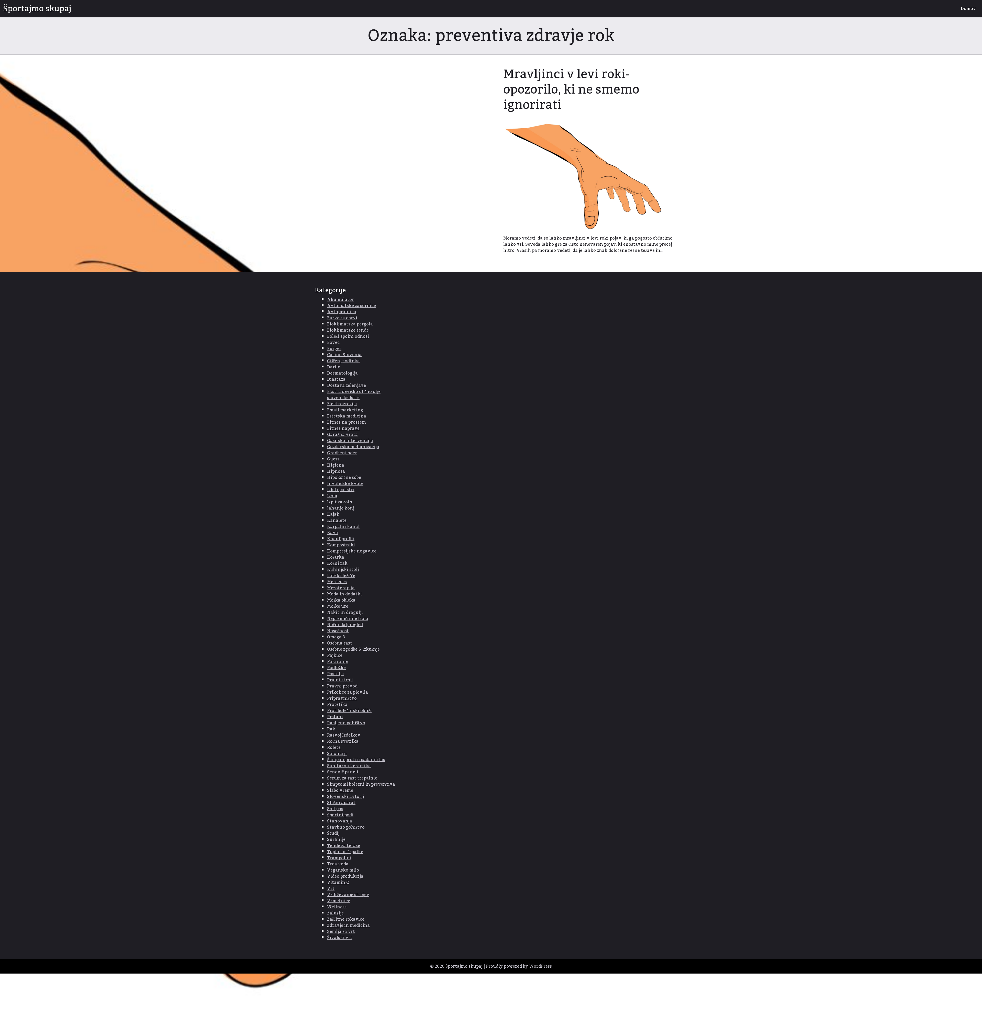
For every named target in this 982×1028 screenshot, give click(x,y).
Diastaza (336, 379)
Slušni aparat (341, 803)
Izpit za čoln (339, 502)
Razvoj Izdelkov (343, 735)
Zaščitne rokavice (345, 919)
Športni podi (340, 815)
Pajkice (334, 655)
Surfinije (336, 839)
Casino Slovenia (344, 355)
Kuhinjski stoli (343, 570)
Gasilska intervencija (350, 441)
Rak (331, 729)
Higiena (335, 465)
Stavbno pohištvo (346, 827)
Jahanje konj (340, 508)
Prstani (335, 717)
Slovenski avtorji (345, 797)
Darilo (333, 367)
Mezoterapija (341, 588)
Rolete (334, 747)
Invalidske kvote (345, 484)
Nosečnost (338, 631)
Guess (333, 459)
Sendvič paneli (342, 772)
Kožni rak (337, 563)
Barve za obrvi (342, 318)
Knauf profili (340, 539)
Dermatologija (342, 373)
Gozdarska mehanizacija (353, 447)
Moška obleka (341, 600)
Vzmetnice (338, 901)
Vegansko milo (343, 870)
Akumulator (340, 300)
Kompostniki (341, 545)
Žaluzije (335, 913)
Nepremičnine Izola (347, 619)
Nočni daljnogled (345, 625)
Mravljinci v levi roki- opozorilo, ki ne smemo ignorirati (571, 89)
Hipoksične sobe (344, 477)
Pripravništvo (342, 698)
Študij (333, 833)
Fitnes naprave (343, 428)
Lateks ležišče (341, 576)
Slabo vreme (340, 790)
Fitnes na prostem (346, 422)
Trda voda (338, 864)
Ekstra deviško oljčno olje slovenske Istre (354, 395)
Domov (968, 9)
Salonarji (337, 754)
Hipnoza (336, 471)
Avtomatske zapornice (351, 306)
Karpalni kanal (343, 527)
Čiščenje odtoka (343, 361)
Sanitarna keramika (349, 766)
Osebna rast (339, 643)
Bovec (333, 342)
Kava (332, 533)
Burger (334, 349)
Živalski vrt (339, 938)
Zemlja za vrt (341, 932)
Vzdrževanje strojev (348, 895)
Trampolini (339, 858)
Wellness (337, 907)
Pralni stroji (340, 680)
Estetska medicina (346, 416)
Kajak (333, 514)
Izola (332, 496)
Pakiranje (337, 662)
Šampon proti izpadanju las (356, 760)
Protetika (337, 705)
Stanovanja (339, 821)
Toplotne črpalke (345, 852)
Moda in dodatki (344, 594)
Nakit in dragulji (345, 612)
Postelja (335, 674)
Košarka (335, 557)
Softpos (335, 809)
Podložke (336, 668)
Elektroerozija (342, 404)
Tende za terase (343, 846)
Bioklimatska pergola (350, 324)
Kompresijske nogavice (351, 551)
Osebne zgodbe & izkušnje (353, 649)
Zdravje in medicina (348, 925)
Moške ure (337, 606)
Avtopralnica (341, 312)
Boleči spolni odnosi (348, 336)
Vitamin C (338, 882)
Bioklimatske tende (348, 330)
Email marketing (345, 410)
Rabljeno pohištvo (346, 723)
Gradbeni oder (342, 453)
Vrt (330, 889)
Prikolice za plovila (347, 692)
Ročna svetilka (343, 741)
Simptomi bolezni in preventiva (361, 784)
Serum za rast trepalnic (352, 778)
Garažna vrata (342, 435)
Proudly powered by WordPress (519, 966)
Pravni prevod (342, 686)
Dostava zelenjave (346, 385)
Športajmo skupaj (37, 9)
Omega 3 (336, 637)
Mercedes (337, 582)
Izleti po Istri (340, 490)
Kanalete (337, 520)
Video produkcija (345, 876)
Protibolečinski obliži (349, 711)
